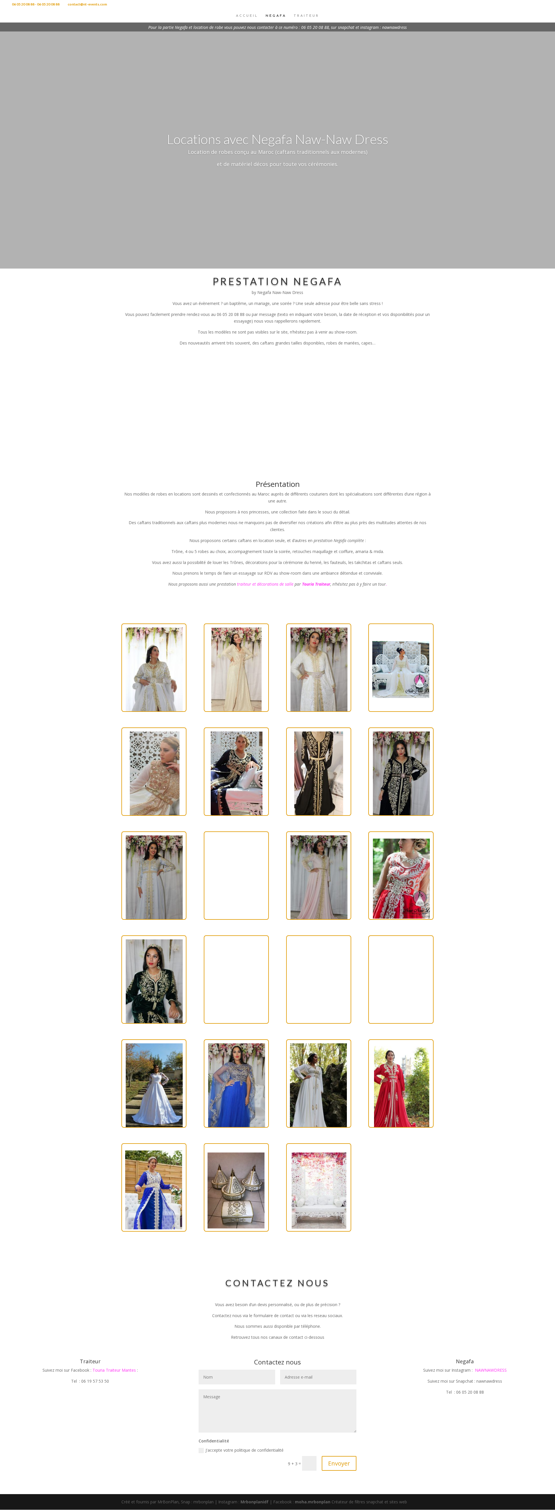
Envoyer (339, 1463)
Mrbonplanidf (254, 1502)
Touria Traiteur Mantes (114, 1370)
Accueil (247, 16)
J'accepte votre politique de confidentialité (245, 1450)
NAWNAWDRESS (491, 1370)
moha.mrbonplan (312, 1502)
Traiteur (306, 16)
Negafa (276, 16)
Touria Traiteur (316, 584)
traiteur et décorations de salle (265, 584)
